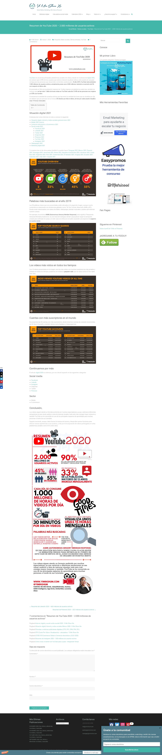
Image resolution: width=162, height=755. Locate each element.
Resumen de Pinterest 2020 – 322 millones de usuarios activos (74, 633)
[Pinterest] (1, 381)
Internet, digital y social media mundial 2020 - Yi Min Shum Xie (55, 647)
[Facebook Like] (1, 384)
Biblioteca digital (44, 14)
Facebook (34, 404)
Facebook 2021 (40, 128)
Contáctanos (125, 14)
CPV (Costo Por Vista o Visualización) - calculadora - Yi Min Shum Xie (57, 656)
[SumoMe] (1, 387)
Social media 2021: (37, 126)
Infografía (57, 39)
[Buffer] (1, 376)
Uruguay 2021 (79, 154)
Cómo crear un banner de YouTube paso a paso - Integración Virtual (57, 665)
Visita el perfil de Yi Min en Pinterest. (111, 228)
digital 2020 (90, 78)
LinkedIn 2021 (39, 131)
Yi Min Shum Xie (49, 6)
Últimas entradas (75, 39)
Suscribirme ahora (131, 750)
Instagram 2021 (40, 141)
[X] (1, 373)
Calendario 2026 (76, 14)
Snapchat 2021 (40, 135)
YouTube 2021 (39, 139)
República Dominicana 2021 (71, 152)
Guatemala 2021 (58, 154)
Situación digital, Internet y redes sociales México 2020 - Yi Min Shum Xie (58, 650)
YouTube (83, 39)
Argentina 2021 (41, 154)
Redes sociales (65, 39)
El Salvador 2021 (69, 154)
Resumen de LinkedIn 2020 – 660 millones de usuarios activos (50, 630)
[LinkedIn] (1, 379)
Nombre (32, 700)
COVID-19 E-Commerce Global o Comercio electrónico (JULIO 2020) (57, 659)
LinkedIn (33, 406)
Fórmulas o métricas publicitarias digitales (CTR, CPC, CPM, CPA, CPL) (58, 653)
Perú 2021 (49, 154)
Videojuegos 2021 (37, 143)
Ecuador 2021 (88, 154)
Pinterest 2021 (39, 137)
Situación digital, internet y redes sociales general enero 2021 (50, 120)
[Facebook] (1, 370)
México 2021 (82, 150)
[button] (81, 752)
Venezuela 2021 (49, 152)
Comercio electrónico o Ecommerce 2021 (44, 124)
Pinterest (34, 414)
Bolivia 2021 (58, 152)
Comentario (33, 677)
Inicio (34, 14)
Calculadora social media (60, 14)
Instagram (34, 408)
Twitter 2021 (39, 133)
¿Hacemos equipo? (110, 14)
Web (30, 718)
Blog (87, 14)
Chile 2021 (42, 157)
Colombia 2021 (34, 157)
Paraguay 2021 (73, 150)
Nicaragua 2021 (38, 152)
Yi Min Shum (35, 39)
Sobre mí (96, 14)
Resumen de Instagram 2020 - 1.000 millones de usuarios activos (56, 662)
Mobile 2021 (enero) (37, 122)
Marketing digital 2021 (38, 145)
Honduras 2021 (85, 152)
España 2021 (52, 157)
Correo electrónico (36, 709)
